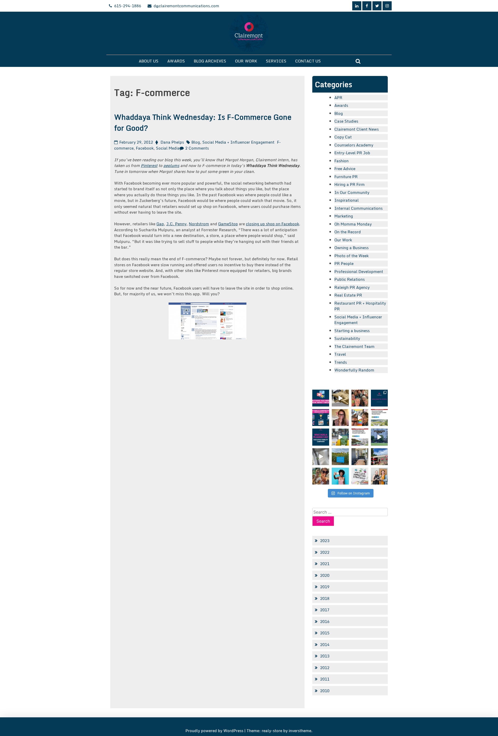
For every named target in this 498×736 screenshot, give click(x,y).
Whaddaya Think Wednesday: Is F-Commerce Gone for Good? (203, 122)
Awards (176, 61)
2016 (324, 621)
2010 (324, 691)
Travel (340, 354)
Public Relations (349, 279)
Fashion (341, 161)
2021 (324, 563)
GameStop (228, 224)
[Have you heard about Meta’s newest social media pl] (320, 398)
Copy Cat (343, 137)
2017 (324, 610)
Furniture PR (346, 176)
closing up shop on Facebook (272, 224)
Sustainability (347, 338)
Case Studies (346, 121)
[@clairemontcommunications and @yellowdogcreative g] (359, 417)
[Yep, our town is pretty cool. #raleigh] (340, 456)
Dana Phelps (172, 142)
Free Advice (344, 168)
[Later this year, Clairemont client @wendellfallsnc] (379, 417)
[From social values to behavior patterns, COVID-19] (359, 476)
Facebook (145, 148)
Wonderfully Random (354, 370)
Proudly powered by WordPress (214, 730)
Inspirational (346, 200)
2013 (324, 656)
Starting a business (352, 330)
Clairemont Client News (356, 129)
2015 (324, 633)
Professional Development (358, 271)
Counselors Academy (353, 145)
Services (276, 61)
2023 (324, 540)
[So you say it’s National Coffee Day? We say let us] (340, 437)
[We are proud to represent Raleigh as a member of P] (359, 398)
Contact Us (308, 61)
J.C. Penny (176, 224)
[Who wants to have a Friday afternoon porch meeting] (359, 456)
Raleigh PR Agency (352, 287)
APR (338, 97)
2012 (324, 667)
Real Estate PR (348, 295)
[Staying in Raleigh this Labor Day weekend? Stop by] (379, 437)
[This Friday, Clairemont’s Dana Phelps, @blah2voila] (340, 417)
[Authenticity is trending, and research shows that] (340, 476)
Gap (160, 224)
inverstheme (300, 730)
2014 (324, 644)
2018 (324, 598)
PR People (344, 263)
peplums (171, 165)
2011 (324, 679)
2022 (324, 552)
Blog (195, 142)
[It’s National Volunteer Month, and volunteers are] (320, 476)
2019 (324, 587)
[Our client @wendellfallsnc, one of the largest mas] (359, 437)
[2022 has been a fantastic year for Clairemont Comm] (379, 398)
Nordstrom (199, 224)
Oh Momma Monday (353, 224)
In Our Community (351, 192)
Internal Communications (358, 208)
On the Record (347, 232)
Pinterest (149, 165)
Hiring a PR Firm (349, 184)
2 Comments (197, 148)
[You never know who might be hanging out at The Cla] (320, 456)
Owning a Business (351, 247)
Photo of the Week (351, 256)
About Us (149, 61)
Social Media (168, 148)
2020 (324, 575)
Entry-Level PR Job (352, 153)
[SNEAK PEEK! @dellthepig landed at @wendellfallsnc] (340, 398)
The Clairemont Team (354, 346)
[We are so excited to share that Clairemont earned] (379, 476)
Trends (340, 362)
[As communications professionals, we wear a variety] (320, 417)
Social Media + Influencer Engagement (238, 142)
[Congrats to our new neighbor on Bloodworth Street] (379, 456)
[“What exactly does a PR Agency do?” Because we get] (320, 437)
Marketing (343, 216)
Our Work (246, 61)
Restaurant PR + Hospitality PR (360, 306)
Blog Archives (210, 61)
